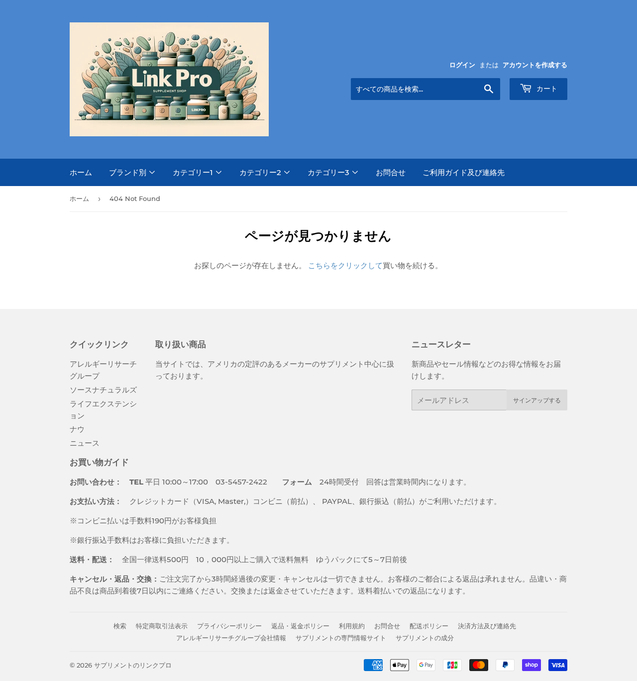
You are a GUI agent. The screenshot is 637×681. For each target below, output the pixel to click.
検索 (119, 626)
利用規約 (352, 626)
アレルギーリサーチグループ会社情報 (231, 638)
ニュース (85, 443)
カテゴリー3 (329, 172)
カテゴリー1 (194, 172)
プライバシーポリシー (229, 626)
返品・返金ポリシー (300, 626)
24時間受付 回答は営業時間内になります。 (369, 481)
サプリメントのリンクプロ (133, 665)
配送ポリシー (429, 626)
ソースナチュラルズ (103, 389)
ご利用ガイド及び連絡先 (464, 172)
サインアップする (537, 400)
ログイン (462, 65)
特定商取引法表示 (162, 626)
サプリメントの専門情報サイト (341, 638)
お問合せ (391, 172)
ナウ (77, 429)
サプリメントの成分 (425, 638)
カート (545, 88)
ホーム (81, 172)
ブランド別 (128, 172)
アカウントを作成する (535, 65)
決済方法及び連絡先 (487, 626)
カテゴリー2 (261, 172)
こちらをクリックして (345, 265)
